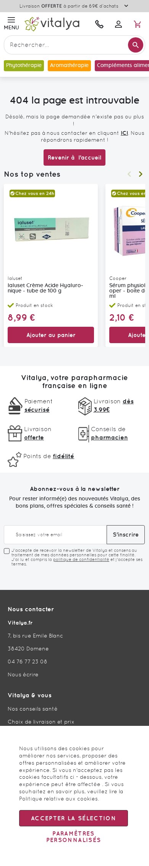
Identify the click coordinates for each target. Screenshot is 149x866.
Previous (129, 174)
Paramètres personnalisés (73, 836)
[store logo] (55, 24)
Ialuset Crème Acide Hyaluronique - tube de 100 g (45, 288)
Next (140, 174)
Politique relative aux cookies (58, 799)
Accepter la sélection (73, 818)
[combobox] (74, 44)
